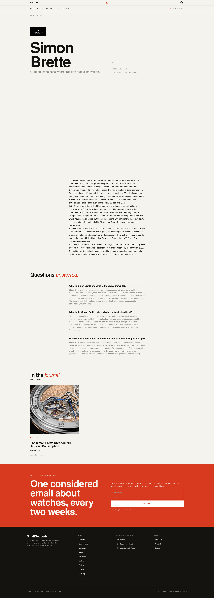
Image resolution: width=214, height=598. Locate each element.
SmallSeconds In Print (125, 544)
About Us (158, 539)
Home (32, 8)
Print (58, 8)
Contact (158, 544)
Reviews (82, 539)
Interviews (82, 548)
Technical (82, 556)
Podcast (49, 8)
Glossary (82, 573)
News (81, 552)
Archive (81, 565)
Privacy (157, 548)
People (81, 578)
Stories (40, 8)
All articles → (37, 379)
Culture (81, 561)
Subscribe (34, 2)
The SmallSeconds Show (126, 548)
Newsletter (121, 539)
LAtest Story (178, 8)
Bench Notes (83, 544)
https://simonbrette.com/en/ (128, 72)
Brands (39, 15)
